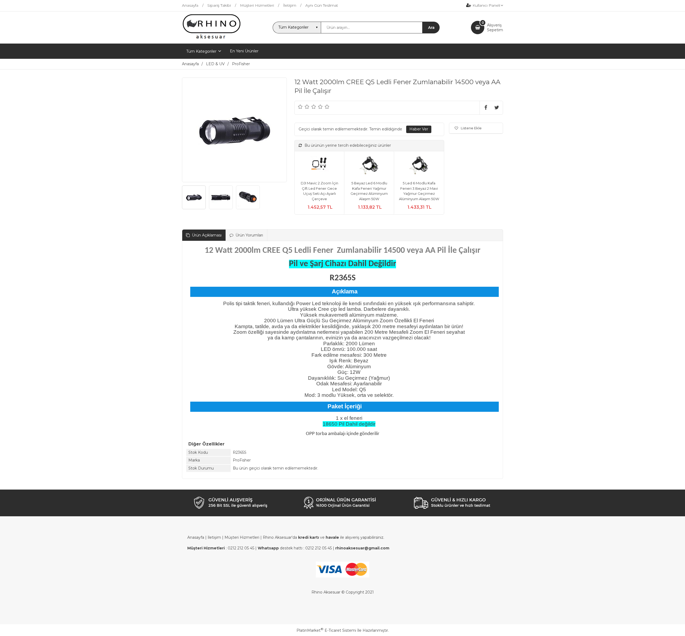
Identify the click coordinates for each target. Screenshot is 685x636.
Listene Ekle (471, 128)
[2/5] (303, 106)
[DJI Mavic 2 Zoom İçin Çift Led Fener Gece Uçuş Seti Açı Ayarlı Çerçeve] (319, 166)
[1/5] (300, 106)
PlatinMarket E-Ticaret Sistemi (326, 630)
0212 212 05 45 (241, 548)
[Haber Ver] (418, 129)
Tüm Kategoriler (201, 51)
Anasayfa (195, 537)
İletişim (214, 537)
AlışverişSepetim (495, 27)
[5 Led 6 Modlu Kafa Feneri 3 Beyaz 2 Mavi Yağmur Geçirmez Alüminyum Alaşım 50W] (419, 166)
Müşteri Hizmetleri (241, 537)
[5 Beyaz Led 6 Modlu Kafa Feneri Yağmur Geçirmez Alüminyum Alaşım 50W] (369, 166)
